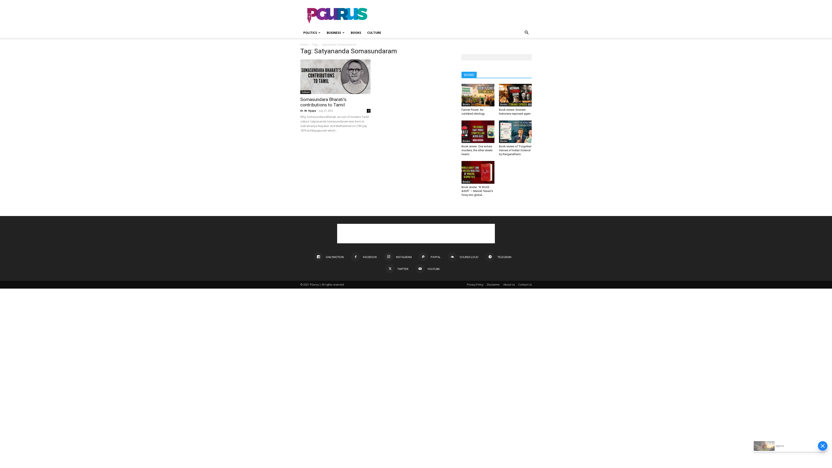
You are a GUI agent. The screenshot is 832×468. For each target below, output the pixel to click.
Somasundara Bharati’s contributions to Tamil (323, 102)
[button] (526, 33)
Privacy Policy (475, 284)
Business (334, 33)
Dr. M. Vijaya (308, 110)
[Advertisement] (453, 16)
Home (304, 44)
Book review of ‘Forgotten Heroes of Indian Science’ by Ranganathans (515, 150)
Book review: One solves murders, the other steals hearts (477, 150)
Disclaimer (493, 284)
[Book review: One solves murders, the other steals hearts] (478, 131)
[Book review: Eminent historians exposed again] (515, 95)
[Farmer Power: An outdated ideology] (478, 95)
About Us (509, 284)
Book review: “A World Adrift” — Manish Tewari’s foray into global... (477, 191)
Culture (374, 33)
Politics (310, 33)
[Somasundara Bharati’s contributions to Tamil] (335, 76)
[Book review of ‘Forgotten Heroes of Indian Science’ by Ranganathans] (515, 131)
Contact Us (525, 284)
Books (356, 33)
